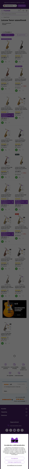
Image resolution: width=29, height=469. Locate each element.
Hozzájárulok (14, 458)
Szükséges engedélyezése (14, 462)
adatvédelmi (13, 453)
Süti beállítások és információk (14, 465)
